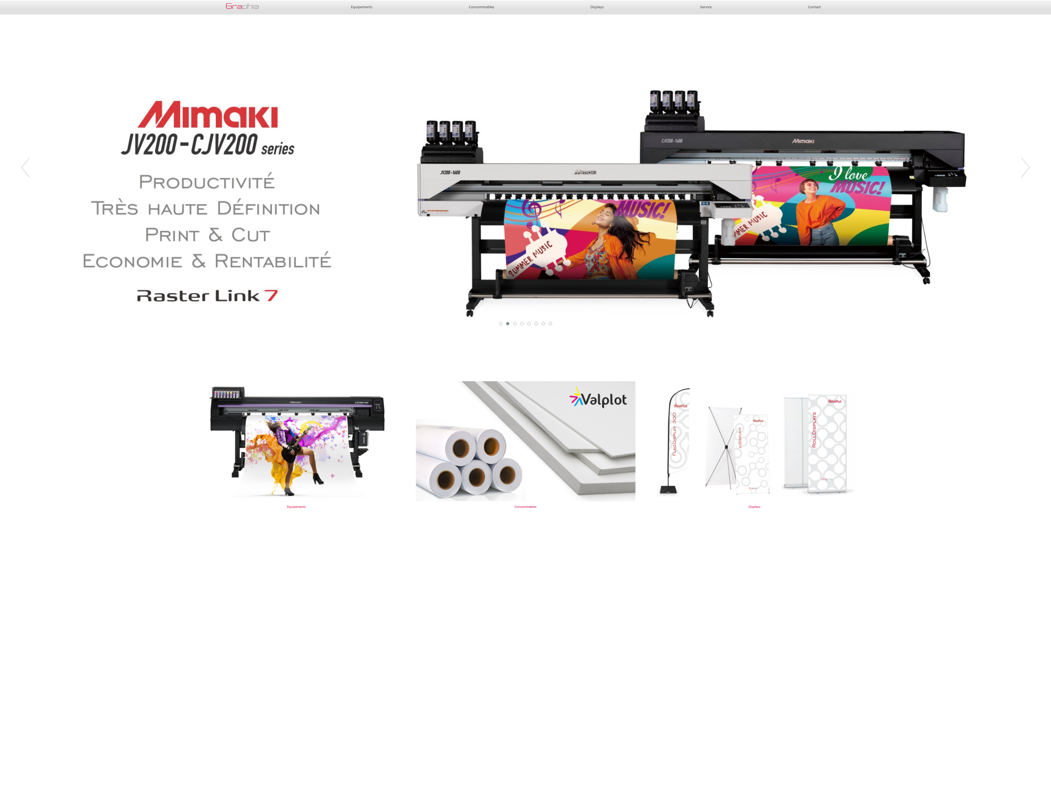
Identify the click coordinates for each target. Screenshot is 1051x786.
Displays (597, 7)
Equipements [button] (362, 7)
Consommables (481, 7)
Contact (814, 7)
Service (706, 7)
